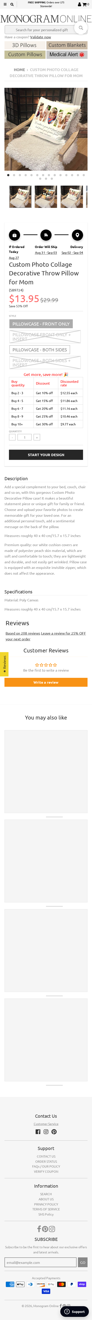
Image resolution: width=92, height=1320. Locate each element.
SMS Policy (46, 1214)
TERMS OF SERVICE (46, 1209)
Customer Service (46, 1124)
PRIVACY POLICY (46, 1204)
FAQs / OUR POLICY (46, 1166)
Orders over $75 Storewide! (46, 4)
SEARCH (46, 1194)
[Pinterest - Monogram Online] (54, 1131)
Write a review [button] (46, 682)
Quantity (15, 431)
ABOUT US (46, 1199)
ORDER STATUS (46, 1161)
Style (12, 316)
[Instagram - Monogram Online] (46, 1131)
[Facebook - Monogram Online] (38, 1131)
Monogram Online (46, 1306)
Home (19, 69)
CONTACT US (46, 1156)
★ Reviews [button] (4, 664)
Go (82, 1262)
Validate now (40, 37)
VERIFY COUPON (46, 1171)
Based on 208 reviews (23, 633)
